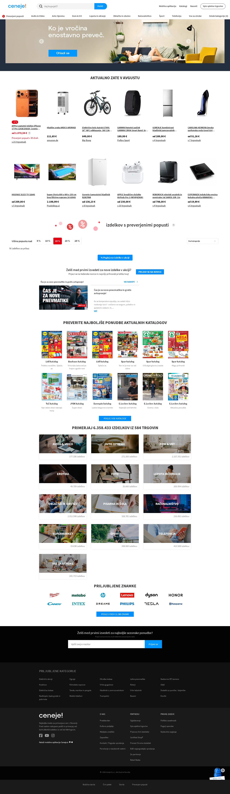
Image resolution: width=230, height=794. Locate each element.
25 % (77, 240)
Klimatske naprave (77, 684)
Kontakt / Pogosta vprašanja (112, 743)
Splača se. (102, 365)
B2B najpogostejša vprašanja (142, 748)
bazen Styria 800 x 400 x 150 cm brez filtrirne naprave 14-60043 (61, 196)
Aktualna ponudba (178, 407)
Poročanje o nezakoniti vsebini (112, 748)
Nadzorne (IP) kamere (170, 679)
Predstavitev (105, 720)
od (19, 133)
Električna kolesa (46, 690)
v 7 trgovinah (194, 140)
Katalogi (183, 6)
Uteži (163, 684)
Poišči (100, 6)
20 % (67, 240)
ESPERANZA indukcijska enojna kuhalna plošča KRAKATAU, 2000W (202, 196)
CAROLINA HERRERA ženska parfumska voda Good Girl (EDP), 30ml (201, 129)
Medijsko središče (107, 731)
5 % (39, 240)
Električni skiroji (45, 679)
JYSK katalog (77, 403)
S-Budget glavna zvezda (153, 365)
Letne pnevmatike (137, 679)
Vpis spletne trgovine (213, 6)
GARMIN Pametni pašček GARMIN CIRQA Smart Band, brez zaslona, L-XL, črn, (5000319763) (132, 129)
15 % (57, 241)
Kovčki (163, 696)
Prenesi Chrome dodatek (140, 743)
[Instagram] (53, 736)
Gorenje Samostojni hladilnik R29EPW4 (96, 196)
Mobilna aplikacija (167, 6)
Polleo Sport (123, 140)
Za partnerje (135, 754)
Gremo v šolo (152, 407)
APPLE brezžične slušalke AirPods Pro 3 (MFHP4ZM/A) (130, 196)
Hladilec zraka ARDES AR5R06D (61, 127)
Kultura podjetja (107, 726)
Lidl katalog (52, 361)
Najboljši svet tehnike (127, 407)
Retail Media (135, 760)
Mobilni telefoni (75, 696)
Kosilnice (43, 684)
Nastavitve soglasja (169, 731)
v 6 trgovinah (194, 205)
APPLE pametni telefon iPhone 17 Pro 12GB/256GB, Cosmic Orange (26, 127)
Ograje (72, 679)
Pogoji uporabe (167, 726)
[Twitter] (47, 736)
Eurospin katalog (102, 403)
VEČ (95, 311)
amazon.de (52, 140)
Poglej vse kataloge (115, 418)
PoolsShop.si (53, 205)
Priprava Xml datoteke (139, 731)
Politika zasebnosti (168, 720)
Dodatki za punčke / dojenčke (173, 690)
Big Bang (86, 140)
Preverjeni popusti (139, 784)
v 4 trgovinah (159, 140)
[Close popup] (223, 770)
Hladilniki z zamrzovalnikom (112, 690)
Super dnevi (77, 407)
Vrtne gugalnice (106, 684)
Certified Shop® (136, 737)
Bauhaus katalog (77, 361)
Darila (121, 784)
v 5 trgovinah (18, 205)
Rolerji (132, 684)
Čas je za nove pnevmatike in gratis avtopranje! (112, 291)
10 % (47, 240)
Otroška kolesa (106, 679)
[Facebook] (40, 736)
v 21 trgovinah (19, 141)
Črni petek (107, 784)
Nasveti (193, 6)
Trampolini (104, 696)
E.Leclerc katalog (128, 403)
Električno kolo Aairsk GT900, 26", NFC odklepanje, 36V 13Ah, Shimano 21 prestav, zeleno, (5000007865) (96, 129)
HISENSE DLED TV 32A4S (23, 194)
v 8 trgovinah (88, 205)
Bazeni (133, 696)
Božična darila (89, 784)
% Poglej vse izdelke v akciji (115, 257)
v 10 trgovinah (124, 205)
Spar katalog (127, 361)
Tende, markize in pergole (80, 690)
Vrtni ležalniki (136, 690)
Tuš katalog (52, 403)
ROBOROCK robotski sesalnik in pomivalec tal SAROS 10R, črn (167, 196)
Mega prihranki (178, 365)
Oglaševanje (135, 720)
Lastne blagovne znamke (102, 407)
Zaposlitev (104, 737)
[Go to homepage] (17, 6)
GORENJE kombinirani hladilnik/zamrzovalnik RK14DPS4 (163, 129)
